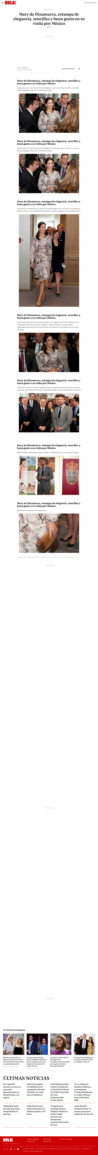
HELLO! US (47, 1141)
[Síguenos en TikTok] (18, 1149)
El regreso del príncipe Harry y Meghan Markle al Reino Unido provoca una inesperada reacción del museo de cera (36, 1061)
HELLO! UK (47, 1139)
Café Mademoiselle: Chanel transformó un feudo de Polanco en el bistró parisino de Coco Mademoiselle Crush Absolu (60, 1092)
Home (45, 9)
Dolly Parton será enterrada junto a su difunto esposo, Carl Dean (36, 1109)
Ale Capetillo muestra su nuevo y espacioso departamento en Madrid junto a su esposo (12, 1091)
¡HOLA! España (33, 1139)
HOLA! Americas (22, 67)
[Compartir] (79, 69)
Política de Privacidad (68, 1148)
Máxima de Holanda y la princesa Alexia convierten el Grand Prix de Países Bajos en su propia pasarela (13, 1060)
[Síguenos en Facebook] (4, 1149)
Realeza (51, 9)
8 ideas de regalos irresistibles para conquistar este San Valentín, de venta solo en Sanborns (36, 1089)
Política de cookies (45, 1148)
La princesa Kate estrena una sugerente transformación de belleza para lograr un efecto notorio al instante (60, 1061)
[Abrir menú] (2, 3)
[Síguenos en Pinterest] (15, 1149)
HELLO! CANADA (66, 1139)
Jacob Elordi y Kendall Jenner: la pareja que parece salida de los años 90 (83, 1109)
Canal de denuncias (32, 1151)
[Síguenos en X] (8, 1149)
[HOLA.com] (14, 1140)
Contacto (86, 1148)
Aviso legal (28, 1148)
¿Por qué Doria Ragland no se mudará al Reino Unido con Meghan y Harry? (84, 1059)
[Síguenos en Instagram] (11, 1149)
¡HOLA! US (31, 1141)
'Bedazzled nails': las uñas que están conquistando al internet (11, 1109)
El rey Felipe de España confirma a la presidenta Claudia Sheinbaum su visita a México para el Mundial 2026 (83, 1092)
